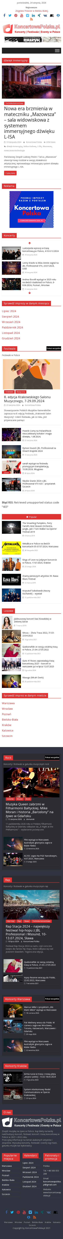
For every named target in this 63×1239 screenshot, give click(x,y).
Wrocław (7, 708)
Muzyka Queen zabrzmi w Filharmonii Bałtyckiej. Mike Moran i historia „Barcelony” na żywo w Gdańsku (29, 810)
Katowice (7, 730)
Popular (33, 516)
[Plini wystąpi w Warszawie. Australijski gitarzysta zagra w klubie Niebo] (13, 838)
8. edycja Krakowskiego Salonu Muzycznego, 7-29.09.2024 (27, 399)
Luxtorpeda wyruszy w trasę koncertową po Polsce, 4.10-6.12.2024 (40, 249)
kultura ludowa (30, 146)
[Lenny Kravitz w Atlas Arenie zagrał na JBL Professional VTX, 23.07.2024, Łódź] (11, 263)
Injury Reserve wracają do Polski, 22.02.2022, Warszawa (39, 979)
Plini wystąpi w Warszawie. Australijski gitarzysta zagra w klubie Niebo (38, 842)
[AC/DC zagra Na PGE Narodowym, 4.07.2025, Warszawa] (13, 854)
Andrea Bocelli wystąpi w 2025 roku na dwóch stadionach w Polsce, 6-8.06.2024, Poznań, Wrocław (39, 282)
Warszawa (8, 703)
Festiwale (9, 392)
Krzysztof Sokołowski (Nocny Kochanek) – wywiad (36, 592)
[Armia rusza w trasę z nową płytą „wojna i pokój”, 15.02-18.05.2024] (13, 1072)
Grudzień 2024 (11, 338)
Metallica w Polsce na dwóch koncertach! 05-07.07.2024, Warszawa (40, 545)
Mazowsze (47, 146)
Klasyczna (21, 392)
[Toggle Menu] (57, 50)
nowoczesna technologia (14, 150)
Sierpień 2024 (10, 316)
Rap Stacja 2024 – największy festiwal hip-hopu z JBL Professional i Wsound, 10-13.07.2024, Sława (28, 932)
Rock (28, 799)
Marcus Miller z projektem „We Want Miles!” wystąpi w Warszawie (40, 1008)
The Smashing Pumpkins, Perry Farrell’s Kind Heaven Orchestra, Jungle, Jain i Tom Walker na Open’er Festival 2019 (39, 527)
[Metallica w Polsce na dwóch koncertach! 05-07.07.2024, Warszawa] (12, 542)
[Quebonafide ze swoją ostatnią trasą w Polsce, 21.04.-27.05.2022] (12, 646)
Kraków (6, 725)
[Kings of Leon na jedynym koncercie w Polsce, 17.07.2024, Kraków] (12, 558)
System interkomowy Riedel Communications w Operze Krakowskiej (37, 1092)
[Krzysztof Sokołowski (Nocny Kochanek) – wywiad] (12, 589)
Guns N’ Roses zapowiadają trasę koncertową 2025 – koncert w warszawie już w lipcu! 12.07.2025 (38, 663)
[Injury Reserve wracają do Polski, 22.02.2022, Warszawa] (13, 976)
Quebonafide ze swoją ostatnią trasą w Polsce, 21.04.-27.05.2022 (40, 648)
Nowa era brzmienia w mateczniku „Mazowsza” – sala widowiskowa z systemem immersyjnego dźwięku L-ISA (30, 122)
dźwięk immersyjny (14, 146)
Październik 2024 (12, 327)
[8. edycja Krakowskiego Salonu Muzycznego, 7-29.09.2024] (31, 361)
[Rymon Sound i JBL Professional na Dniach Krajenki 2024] (11, 447)
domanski (30, 819)
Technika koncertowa (14, 103)
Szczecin (7, 736)
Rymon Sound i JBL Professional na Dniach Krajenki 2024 (39, 449)
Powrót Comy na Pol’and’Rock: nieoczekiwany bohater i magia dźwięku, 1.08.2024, (37, 433)
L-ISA (39, 146)
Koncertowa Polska (34, 142)
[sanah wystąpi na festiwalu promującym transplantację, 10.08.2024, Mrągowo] (11, 462)
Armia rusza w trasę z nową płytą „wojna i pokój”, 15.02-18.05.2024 (40, 1075)
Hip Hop (10, 921)
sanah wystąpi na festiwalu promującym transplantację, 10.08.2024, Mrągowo (35, 466)
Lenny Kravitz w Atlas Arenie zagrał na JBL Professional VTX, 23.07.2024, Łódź (40, 265)
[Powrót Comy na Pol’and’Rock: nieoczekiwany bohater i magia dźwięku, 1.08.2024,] (11, 430)
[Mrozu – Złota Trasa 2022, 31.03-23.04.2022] (12, 632)
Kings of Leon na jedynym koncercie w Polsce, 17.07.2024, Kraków (39, 561)
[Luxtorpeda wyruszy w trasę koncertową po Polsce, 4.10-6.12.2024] (11, 248)
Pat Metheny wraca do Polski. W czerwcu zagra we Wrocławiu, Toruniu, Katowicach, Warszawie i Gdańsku (40, 1027)
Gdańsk (10, 799)
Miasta (19, 799)
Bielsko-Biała (10, 719)
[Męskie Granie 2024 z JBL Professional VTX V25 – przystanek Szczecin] (11, 480)
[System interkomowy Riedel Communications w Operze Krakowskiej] (13, 1087)
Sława (26, 921)
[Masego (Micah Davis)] (12, 676)
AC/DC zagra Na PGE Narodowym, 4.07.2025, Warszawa (40, 857)
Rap (19, 921)
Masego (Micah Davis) (33, 677)
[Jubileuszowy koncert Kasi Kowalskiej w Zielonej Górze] (8, 618)
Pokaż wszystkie (54, 348)
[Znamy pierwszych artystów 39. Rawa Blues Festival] (12, 574)
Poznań (6, 714)
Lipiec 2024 (9, 311)
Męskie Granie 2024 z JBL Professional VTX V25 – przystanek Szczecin (38, 483)
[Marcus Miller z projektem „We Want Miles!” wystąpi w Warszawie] (13, 1005)
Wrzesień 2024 (11, 322)
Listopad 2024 (11, 333)
